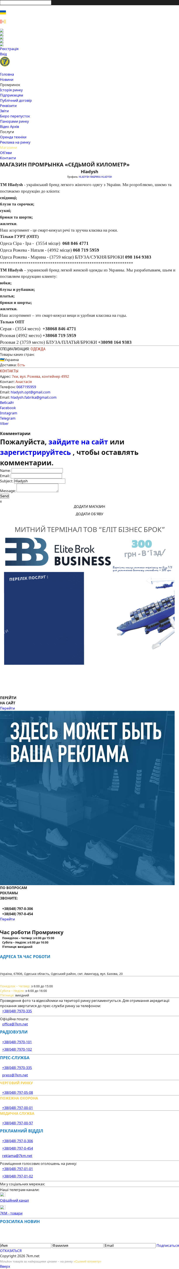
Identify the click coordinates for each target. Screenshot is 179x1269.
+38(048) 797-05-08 (17, 1092)
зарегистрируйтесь (36, 452)
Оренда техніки (13, 137)
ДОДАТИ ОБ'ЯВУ (89, 514)
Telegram (7, 418)
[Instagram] (89, 34)
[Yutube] (89, 41)
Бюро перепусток (15, 116)
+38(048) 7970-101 (17, 1042)
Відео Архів (9, 126)
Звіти (4, 110)
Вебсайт (7, 402)
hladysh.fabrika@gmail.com (34, 397)
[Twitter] (89, 37)
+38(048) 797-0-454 (17, 1148)
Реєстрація (9, 48)
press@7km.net (15, 1075)
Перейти (7, 708)
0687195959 (26, 387)
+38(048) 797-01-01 (17, 1168)
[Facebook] (89, 30)
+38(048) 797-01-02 (17, 1176)
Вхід (3, 54)
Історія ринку (11, 90)
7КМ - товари (11, 1213)
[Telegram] (89, 44)
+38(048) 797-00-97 (17, 1123)
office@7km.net (15, 1024)
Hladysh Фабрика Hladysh (95, 176)
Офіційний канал (14, 1200)
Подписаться (168, 1245)
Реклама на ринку (15, 142)
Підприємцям (11, 95)
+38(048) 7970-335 (17, 1011)
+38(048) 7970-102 (17, 1049)
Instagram (8, 413)
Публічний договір (16, 100)
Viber (4, 423)
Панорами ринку (14, 121)
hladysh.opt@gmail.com (30, 392)
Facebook (8, 407)
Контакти (8, 158)
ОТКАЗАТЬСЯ (11, 1250)
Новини (6, 79)
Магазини (8, 147)
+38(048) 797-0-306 (17, 1141)
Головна (7, 74)
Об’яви (6, 152)
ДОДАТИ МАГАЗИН (89, 506)
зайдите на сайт (79, 441)
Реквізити (8, 105)
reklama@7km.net (17, 1155)
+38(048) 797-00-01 (17, 1107)
